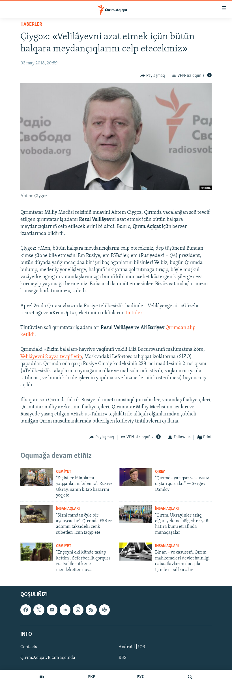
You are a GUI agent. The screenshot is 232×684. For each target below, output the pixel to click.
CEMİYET (63, 472)
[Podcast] (104, 609)
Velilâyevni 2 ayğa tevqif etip (51, 357)
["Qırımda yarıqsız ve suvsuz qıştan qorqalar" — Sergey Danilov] (135, 477)
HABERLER (31, 24)
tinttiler (134, 313)
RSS (122, 657)
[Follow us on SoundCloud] (65, 609)
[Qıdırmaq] (190, 677)
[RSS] (91, 609)
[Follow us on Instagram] (78, 609)
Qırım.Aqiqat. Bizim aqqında (47, 657)
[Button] (152, 75)
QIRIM (160, 472)
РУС (140, 677)
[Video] (41, 677)
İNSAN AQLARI (68, 509)
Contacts (28, 647)
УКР (91, 677)
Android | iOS (132, 647)
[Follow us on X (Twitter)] (38, 609)
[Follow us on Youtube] (52, 609)
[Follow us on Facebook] (25, 609)
